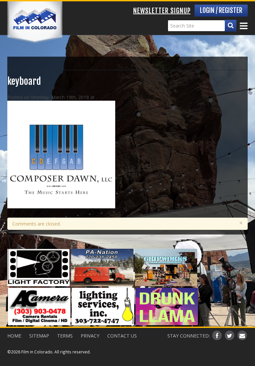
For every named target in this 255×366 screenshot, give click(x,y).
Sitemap (39, 336)
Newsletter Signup (162, 11)
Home (14, 336)
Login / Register (221, 10)
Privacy (90, 336)
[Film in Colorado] (34, 22)
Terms (65, 336)
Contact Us (122, 336)
